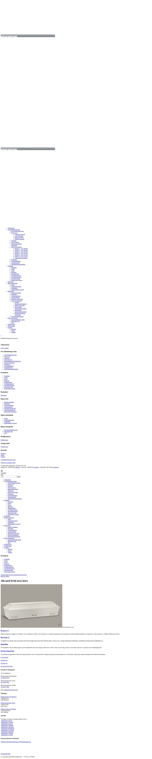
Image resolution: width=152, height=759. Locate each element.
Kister (6, 377)
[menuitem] (11, 228)
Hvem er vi (7, 356)
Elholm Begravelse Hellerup (8, 697)
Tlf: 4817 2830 (5, 687)
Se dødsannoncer (9, 384)
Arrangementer (8, 367)
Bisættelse (7, 404)
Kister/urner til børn (9, 388)
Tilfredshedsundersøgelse (11, 369)
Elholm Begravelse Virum (8, 703)
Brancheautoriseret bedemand (12, 361)
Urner (5, 379)
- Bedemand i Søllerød (7, 725)
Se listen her (4, 660)
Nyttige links (4, 446)
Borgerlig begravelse (10, 408)
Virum (2, 455)
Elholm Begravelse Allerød (8, 709)
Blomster (6, 380)
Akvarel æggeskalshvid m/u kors (18, 575)
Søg (2, 475)
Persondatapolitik (5, 754)
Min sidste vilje (8, 431)
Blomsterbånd (8, 382)
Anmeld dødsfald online (11, 430)
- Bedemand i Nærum (7, 724)
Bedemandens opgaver (10, 423)
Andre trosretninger (9, 410)
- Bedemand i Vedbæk (7, 733)
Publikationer (4, 440)
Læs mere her (4, 657)
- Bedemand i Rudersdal (7, 728)
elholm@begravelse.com (11, 690)
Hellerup (3, 453)
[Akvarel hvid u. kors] (31, 627)
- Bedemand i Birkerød (7, 731)
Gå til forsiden (5, 348)
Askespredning (8, 407)
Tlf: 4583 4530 (5, 682)
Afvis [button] (6, 36)
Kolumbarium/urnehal (10, 411)
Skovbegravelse (8, 387)
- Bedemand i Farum (6, 720)
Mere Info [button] (15, 36)
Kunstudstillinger (9, 366)
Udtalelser (7, 364)
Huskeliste (4, 395)
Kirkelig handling (9, 402)
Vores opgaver (8, 359)
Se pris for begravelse (7, 666)
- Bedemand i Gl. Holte (7, 730)
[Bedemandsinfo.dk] (25, 742)
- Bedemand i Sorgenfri (7, 727)
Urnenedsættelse (8, 405)
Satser (6, 418)
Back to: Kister (5, 576)
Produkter (7, 376)
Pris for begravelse (9, 363)
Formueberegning (9, 420)
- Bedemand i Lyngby (7, 735)
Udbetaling (7, 421)
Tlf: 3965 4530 (5, 678)
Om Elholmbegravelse (10, 355)
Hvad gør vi (5, 637)
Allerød (3, 456)
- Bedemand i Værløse (7, 722)
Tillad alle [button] (3, 36)
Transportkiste (5, 575)
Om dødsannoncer (9, 385)
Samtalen (6, 358)
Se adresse (17, 467)
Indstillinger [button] (10, 36)
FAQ (5, 433)
